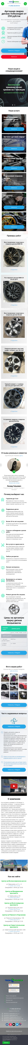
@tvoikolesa (14, 671)
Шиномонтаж (9, 1000)
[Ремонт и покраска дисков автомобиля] (14, 980)
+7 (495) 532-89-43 (14, 6)
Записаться (14, 56)
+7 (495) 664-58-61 (14, 897)
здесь (21, 455)
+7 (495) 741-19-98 (14, 886)
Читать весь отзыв (14, 483)
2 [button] (15, 105)
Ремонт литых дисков (11, 995)
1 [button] (13, 105)
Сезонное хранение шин (11, 1002)
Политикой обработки (7, 1039)
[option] (14, 30)
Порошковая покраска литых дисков (15, 998)
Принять (6, 1042)
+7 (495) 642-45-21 (14, 919)
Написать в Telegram (14, 50)
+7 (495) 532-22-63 (14, 909)
